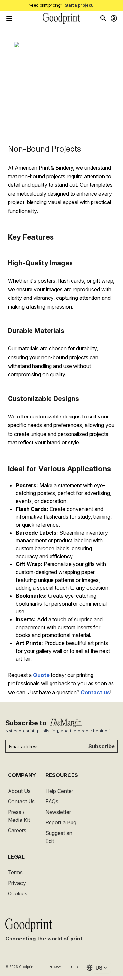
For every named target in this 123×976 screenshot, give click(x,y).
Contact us (95, 692)
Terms (15, 872)
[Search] (103, 18)
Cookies (17, 893)
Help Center (59, 791)
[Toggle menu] (9, 18)
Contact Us (21, 801)
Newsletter (58, 812)
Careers (17, 830)
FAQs (51, 801)
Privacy (17, 883)
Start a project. (79, 5)
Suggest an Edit (58, 837)
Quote (41, 675)
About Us (19, 791)
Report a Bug (60, 822)
